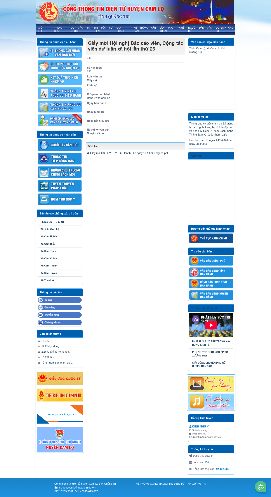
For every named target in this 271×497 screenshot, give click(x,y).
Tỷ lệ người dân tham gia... (57, 362)
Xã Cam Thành (49, 265)
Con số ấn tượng (50, 333)
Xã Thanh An (48, 280)
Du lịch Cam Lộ (225, 29)
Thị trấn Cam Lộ (50, 229)
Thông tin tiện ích (51, 292)
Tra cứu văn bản (201, 251)
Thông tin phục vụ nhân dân (58, 134)
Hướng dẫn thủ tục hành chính (210, 228)
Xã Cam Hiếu (48, 243)
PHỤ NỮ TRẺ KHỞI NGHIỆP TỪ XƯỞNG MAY (210, 353)
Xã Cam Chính (49, 258)
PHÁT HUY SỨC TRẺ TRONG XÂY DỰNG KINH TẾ (211, 343)
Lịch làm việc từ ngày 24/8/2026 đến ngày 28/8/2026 (211, 142)
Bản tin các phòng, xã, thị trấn (59, 213)
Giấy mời (197, 155)
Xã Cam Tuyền (49, 273)
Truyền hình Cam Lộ (204, 308)
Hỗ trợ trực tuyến (202, 418)
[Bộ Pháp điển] (60, 395)
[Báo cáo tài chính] (60, 414)
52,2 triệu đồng (50, 346)
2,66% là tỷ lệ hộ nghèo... (56, 351)
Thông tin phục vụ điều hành (58, 42)
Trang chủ (58, 29)
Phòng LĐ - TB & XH (52, 222)
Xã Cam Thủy (48, 251)
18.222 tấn (47, 357)
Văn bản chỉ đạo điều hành (208, 42)
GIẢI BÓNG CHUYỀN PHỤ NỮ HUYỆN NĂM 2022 (209, 364)
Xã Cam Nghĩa (49, 236)
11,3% (45, 340)
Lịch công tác (200, 116)
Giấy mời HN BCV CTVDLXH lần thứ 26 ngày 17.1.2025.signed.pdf (129, 153)
